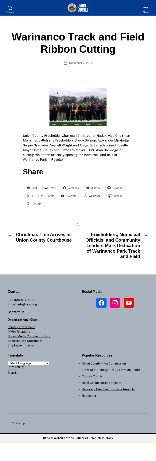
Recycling (89, 396)
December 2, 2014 (80, 62)
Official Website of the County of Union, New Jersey (78, 438)
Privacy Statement (21, 327)
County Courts (92, 376)
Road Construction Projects (101, 383)
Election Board (129, 370)
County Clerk (106, 370)
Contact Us (16, 312)
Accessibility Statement (25, 341)
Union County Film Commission (104, 363)
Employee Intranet (21, 345)
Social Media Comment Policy (29, 336)
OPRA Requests (19, 332)
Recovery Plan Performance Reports (108, 389)
